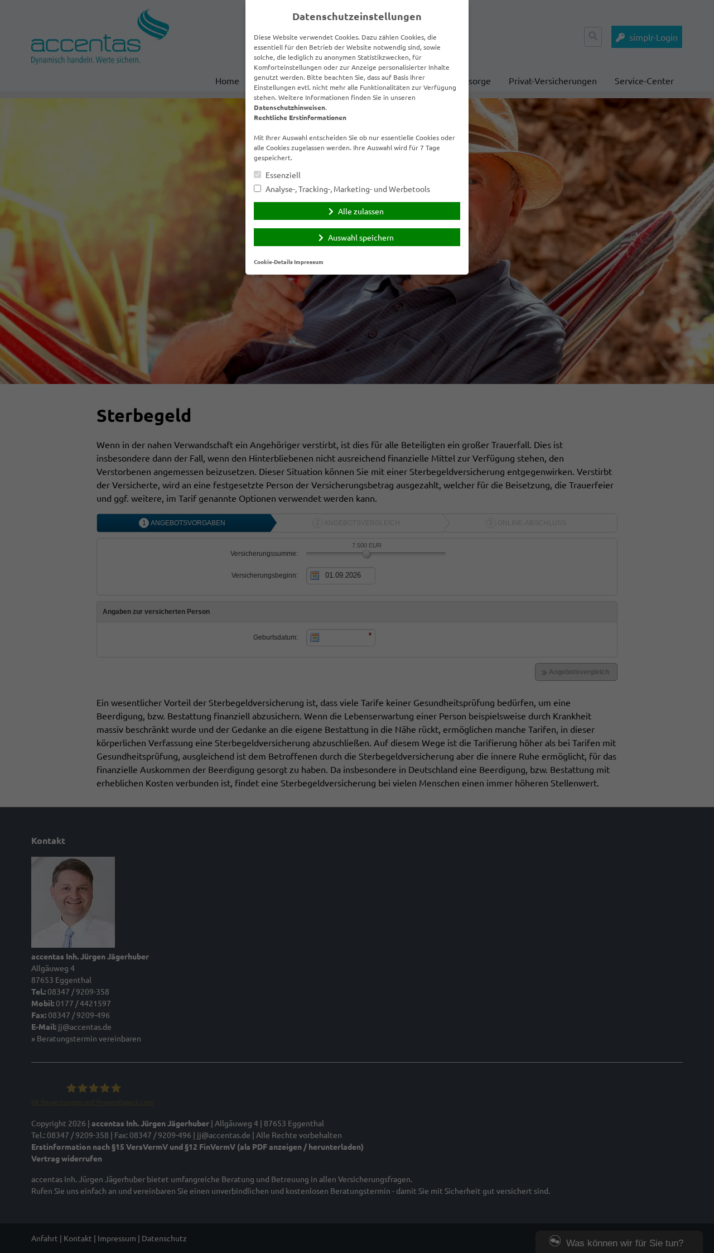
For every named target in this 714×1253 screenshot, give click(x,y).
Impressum (309, 261)
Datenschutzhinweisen (289, 107)
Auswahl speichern (361, 237)
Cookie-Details (273, 261)
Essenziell (282, 175)
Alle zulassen (361, 211)
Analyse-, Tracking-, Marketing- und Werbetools (347, 189)
